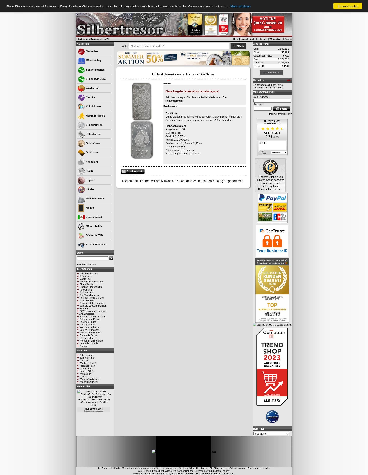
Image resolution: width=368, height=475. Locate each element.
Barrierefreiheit (87, 357)
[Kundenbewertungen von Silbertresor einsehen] (272, 154)
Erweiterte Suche (88, 335)
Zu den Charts (271, 72)
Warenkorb (275, 39)
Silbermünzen (94, 124)
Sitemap (84, 346)
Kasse (288, 39)
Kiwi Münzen (86, 292)
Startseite (82, 39)
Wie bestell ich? (88, 363)
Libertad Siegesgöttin (91, 287)
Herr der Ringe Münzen (92, 297)
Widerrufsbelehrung (90, 379)
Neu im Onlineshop (90, 330)
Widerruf (84, 360)
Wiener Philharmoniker (92, 281)
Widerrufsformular (89, 382)
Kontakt (83, 376)
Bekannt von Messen (90, 319)
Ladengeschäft (87, 324)
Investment (247, 39)
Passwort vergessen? (280, 114)
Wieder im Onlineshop (91, 340)
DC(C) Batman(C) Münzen (93, 311)
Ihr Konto (261, 39)
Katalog (94, 39)
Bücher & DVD (94, 235)
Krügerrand (85, 276)
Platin (89, 171)
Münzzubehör (93, 226)
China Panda (86, 284)
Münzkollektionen (89, 273)
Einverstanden (348, 6)
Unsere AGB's (87, 371)
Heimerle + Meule (89, 343)
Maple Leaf (85, 279)
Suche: (125, 46)
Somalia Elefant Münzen (92, 303)
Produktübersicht (95, 244)
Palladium (91, 161)
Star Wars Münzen (89, 295)
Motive (89, 207)
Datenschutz (86, 368)
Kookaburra (86, 289)
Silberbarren (93, 134)
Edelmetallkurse (88, 322)
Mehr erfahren (240, 6)
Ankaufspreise (86, 314)
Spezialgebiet (93, 217)
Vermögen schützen (90, 327)
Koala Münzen (87, 300)
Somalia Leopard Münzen (93, 306)
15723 (105, 39)
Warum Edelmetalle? (90, 332)
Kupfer (89, 180)
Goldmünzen (93, 143)
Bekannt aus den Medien (93, 316)
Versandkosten (87, 366)
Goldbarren (92, 152)
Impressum (85, 374)
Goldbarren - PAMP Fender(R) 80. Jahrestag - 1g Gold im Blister (94, 402)
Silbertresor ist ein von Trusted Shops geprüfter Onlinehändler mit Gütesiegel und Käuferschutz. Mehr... (270, 183)
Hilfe (235, 39)
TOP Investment (88, 338)
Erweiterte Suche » (87, 264)
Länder (89, 189)
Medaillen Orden (95, 198)
